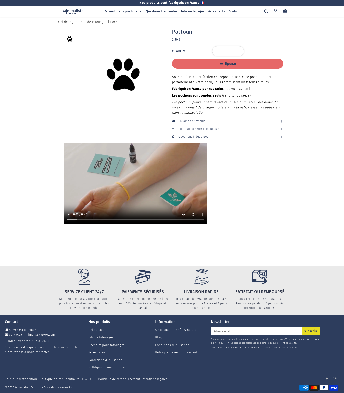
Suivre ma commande (24, 330)
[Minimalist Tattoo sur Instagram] (335, 379)
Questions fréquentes (161, 11)
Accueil (109, 11)
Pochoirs (116, 22)
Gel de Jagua (67, 22)
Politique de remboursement (109, 367)
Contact (234, 11)
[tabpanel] (69, 39)
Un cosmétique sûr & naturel (176, 330)
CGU (93, 379)
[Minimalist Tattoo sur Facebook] (327, 379)
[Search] (266, 11)
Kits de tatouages (94, 22)
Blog (158, 337)
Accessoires (96, 352)
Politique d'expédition (21, 379)
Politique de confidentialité (281, 343)
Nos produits (127, 11)
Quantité (179, 51)
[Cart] (284, 11)
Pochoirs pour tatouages (106, 345)
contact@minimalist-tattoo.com (32, 334)
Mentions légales (155, 379)
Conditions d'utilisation (105, 360)
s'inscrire (311, 331)
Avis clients (216, 11)
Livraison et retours (192, 121)
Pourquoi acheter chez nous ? (198, 129)
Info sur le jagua (193, 11)
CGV (84, 379)
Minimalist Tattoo (27, 387)
